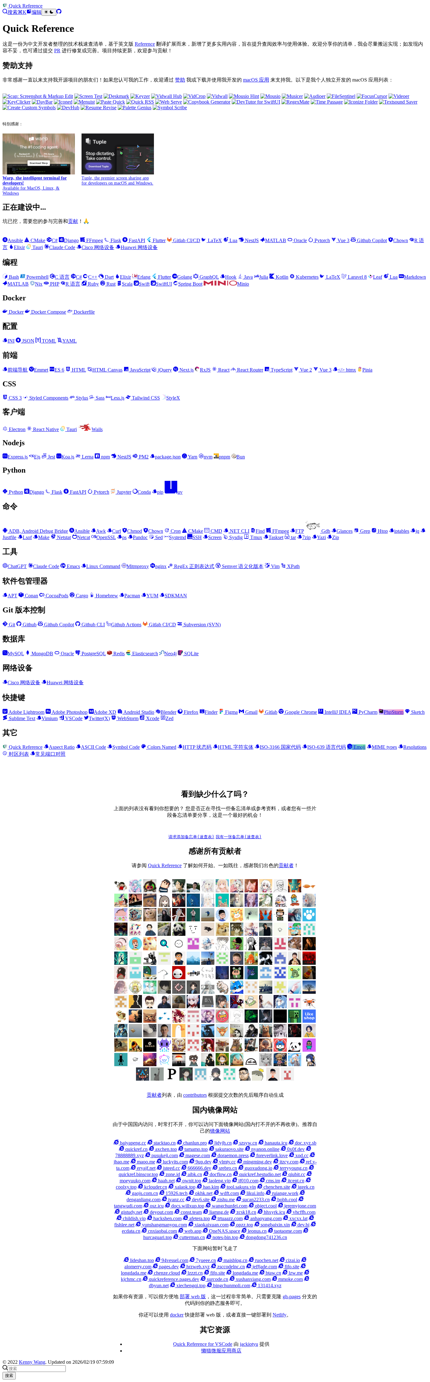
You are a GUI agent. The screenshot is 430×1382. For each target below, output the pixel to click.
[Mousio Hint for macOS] (244, 96)
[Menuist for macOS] (84, 102)
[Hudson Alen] (280, 1006)
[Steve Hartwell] (207, 890)
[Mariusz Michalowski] (164, 1035)
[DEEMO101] (135, 1050)
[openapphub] (149, 1006)
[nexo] (207, 1006)
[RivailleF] (229, 1079)
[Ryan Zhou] (244, 1079)
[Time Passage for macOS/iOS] (327, 102)
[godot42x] (120, 977)
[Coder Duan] (222, 977)
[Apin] (207, 934)
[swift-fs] (236, 1006)
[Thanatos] (149, 948)
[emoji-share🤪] (193, 977)
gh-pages (292, 1296)
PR (57, 50)
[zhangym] (149, 890)
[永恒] (120, 934)
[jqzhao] (309, 948)
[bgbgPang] (222, 1064)
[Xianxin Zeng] (309, 977)
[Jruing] (265, 1021)
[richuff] (265, 905)
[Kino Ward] (236, 934)
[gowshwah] (309, 963)
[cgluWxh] (236, 1064)
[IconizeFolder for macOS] (361, 102)
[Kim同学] (193, 905)
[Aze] (222, 1035)
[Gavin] (135, 977)
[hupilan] (251, 963)
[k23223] (120, 905)
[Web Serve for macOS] (168, 102)
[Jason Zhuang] (280, 934)
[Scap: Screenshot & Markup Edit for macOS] (38, 96)
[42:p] (178, 919)
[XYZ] (135, 948)
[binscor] (294, 992)
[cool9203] (207, 977)
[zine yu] (251, 905)
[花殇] (265, 977)
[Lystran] (178, 948)
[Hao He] (149, 919)
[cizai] (236, 977)
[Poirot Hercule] (186, 1079)
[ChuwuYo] (149, 905)
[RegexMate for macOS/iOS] (295, 102)
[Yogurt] (294, 1050)
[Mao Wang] (149, 1035)
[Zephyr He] (135, 1064)
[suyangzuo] (222, 1006)
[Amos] (193, 934)
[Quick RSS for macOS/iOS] (140, 102)
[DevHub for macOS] (68, 107)
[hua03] (265, 963)
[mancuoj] (222, 919)
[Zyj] (193, 1064)
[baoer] (294, 890)
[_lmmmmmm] (207, 1064)
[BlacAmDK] (222, 934)
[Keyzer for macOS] (140, 96)
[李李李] (280, 1050)
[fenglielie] (164, 977)
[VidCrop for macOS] (194, 96)
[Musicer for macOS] (292, 96)
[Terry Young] (222, 1050)
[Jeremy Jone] (236, 1021)
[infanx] (193, 919)
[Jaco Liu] (265, 934)
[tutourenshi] (265, 1006)
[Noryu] (309, 1064)
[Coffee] (120, 1050)
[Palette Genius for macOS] (134, 107)
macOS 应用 (256, 79)
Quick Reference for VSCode (202, 1344)
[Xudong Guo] (294, 963)
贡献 (73, 221)
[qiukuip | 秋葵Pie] (222, 963)
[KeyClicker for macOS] (17, 102)
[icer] (236, 948)
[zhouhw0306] (294, 977)
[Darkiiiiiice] (178, 905)
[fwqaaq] (135, 890)
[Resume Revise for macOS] (98, 107)
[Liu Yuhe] (120, 1035)
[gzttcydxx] (280, 963)
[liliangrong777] (207, 963)
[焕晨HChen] (236, 992)
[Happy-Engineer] (251, 1050)
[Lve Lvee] (135, 1035)
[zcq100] (294, 919)
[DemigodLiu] (178, 1050)
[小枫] (193, 992)
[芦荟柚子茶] (265, 992)
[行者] (280, 992)
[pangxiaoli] (236, 919)
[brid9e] (265, 1035)
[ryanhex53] (265, 919)
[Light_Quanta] (280, 1021)
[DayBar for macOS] (42, 102)
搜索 (9, 1375)
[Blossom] (222, 905)
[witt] (280, 919)
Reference (145, 44)
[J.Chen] (265, 948)
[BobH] (251, 1035)
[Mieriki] (207, 1050)
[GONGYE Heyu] (193, 1021)
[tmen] (251, 1006)
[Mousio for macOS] (270, 96)
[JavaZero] (222, 1021)
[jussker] (120, 963)
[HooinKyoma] (207, 1021)
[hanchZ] (294, 1035)
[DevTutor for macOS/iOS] (256, 102)
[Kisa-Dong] (193, 948)
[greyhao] (294, 934)
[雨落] (207, 905)
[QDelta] (200, 1079)
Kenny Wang (32, 1362)
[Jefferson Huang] (193, 890)
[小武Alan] (309, 919)
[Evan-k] (135, 963)
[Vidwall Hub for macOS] (166, 96)
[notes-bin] (120, 1006)
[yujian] (178, 963)
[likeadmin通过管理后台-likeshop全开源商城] (309, 1021)
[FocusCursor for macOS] (372, 96)
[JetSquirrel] (251, 1021)
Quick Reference (165, 865)
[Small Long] (135, 919)
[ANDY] (178, 1035)
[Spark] (142, 1079)
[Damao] (149, 1050)
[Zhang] (120, 948)
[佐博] (251, 919)
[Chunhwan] (157, 1079)
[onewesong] (135, 1006)
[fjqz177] (149, 977)
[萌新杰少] (236, 905)
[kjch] (207, 919)
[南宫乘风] (236, 890)
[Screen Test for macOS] (88, 96)
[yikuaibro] (149, 1064)
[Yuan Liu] (164, 919)
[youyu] (135, 1021)
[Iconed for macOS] (63, 102)
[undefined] (164, 905)
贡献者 (286, 865)
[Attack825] (207, 1035)
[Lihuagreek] (294, 1021)
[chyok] (251, 977)
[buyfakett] (164, 934)
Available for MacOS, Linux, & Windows (35, 186)
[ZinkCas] (178, 1064)
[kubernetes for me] (164, 963)
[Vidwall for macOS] (217, 96)
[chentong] (280, 1035)
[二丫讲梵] (135, 905)
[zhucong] (164, 1064)
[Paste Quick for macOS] (110, 102)
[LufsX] (265, 890)
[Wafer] (236, 1050)
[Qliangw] (215, 1079)
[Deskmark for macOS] (116, 96)
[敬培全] (207, 992)
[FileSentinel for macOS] (341, 96)
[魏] (149, 934)
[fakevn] (178, 977)
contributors (195, 1095)
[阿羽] (251, 890)
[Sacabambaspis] (258, 1079)
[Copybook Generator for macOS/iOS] (206, 102)
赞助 (180, 79)
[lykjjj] (236, 963)
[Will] (120, 919)
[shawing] (273, 1079)
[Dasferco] (164, 1050)
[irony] (251, 948)
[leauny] (193, 963)
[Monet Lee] (280, 1064)
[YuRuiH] (309, 905)
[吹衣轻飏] (149, 992)
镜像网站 (220, 1131)
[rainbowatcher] (251, 992)
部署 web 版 (193, 1296)
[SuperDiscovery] (164, 948)
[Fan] (149, 1021)
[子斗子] (178, 992)
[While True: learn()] (265, 1050)
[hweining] (222, 948)
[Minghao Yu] (251, 1064)
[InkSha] (251, 934)
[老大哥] (135, 934)
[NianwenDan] (294, 1064)
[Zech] (120, 1064)
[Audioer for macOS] (314, 96)
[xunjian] (309, 1006)
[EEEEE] (193, 1050)
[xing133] (294, 1006)
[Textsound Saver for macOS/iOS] (398, 102)
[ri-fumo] (178, 1006)
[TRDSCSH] (287, 1079)
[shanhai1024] (193, 1006)
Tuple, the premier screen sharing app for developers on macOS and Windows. (117, 180)
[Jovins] (207, 948)
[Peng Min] (280, 948)
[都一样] (309, 992)
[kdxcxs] (149, 963)
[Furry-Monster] (178, 1021)
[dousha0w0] (193, 1035)
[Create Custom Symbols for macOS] (29, 107)
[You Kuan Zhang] (309, 1050)
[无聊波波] (135, 992)
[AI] (309, 1035)
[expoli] (309, 890)
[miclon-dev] (280, 977)
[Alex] (280, 890)
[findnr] (309, 934)
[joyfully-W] (294, 948)
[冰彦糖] (120, 992)
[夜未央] (164, 992)
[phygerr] (164, 1006)
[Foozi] (164, 1021)
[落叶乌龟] (222, 992)
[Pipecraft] (171, 1079)
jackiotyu (249, 1344)
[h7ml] (222, 890)
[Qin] (280, 905)
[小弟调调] (120, 890)
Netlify (279, 1314)
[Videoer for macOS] (398, 96)
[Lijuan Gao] (120, 1021)
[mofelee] (164, 890)
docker (177, 1314)
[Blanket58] (236, 1035)
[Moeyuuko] (265, 1064)
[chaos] (294, 905)
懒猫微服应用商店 (221, 1350)
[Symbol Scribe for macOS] (170, 107)
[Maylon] (178, 890)
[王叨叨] (178, 934)
